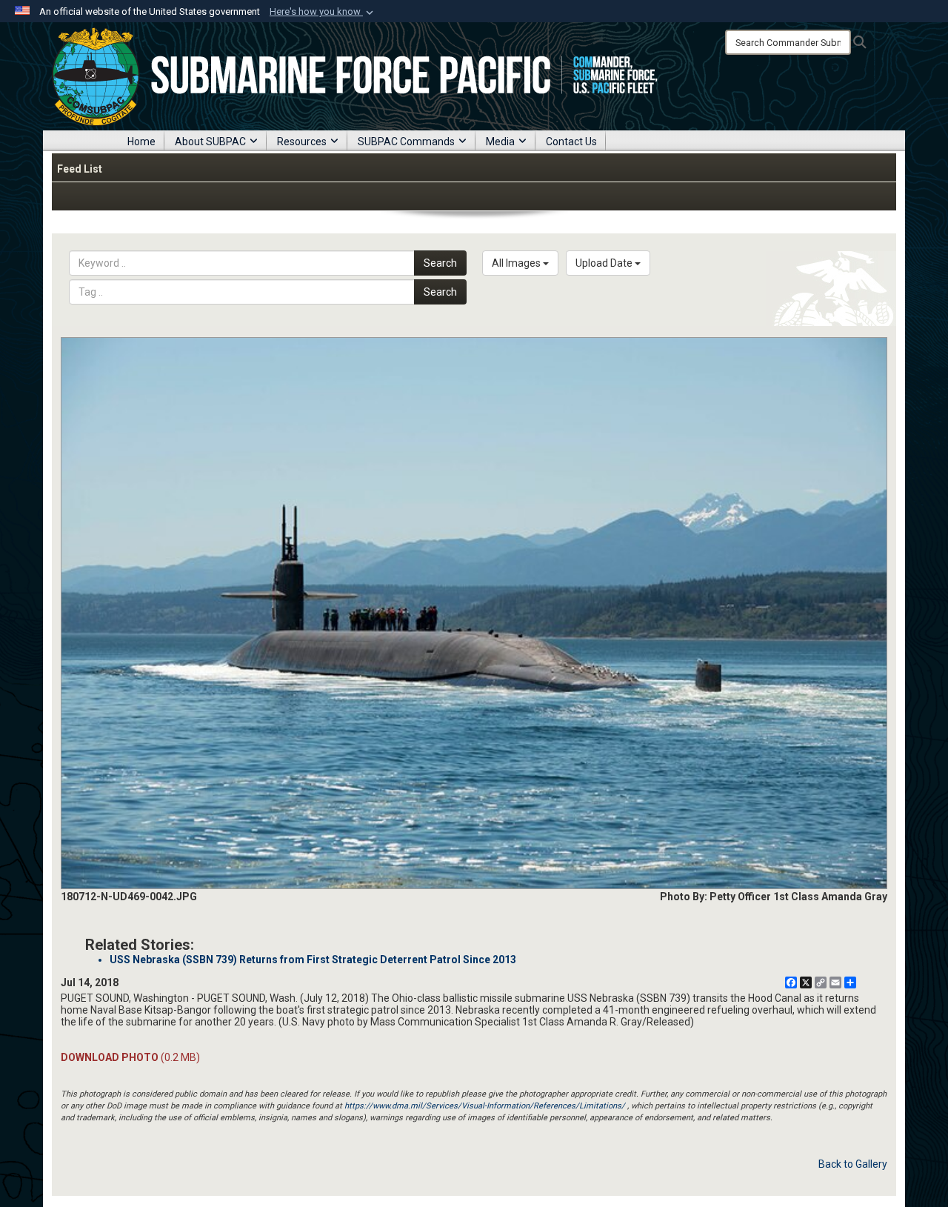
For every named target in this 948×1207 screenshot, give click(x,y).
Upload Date (605, 263)
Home (141, 141)
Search (440, 263)
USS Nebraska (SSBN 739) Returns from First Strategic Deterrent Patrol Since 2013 (313, 959)
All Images (517, 263)
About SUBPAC (210, 141)
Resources (302, 141)
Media (500, 141)
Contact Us (571, 141)
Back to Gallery (852, 1164)
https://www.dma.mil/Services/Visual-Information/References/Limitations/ (484, 1106)
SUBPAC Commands (406, 141)
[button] (323, 11)
